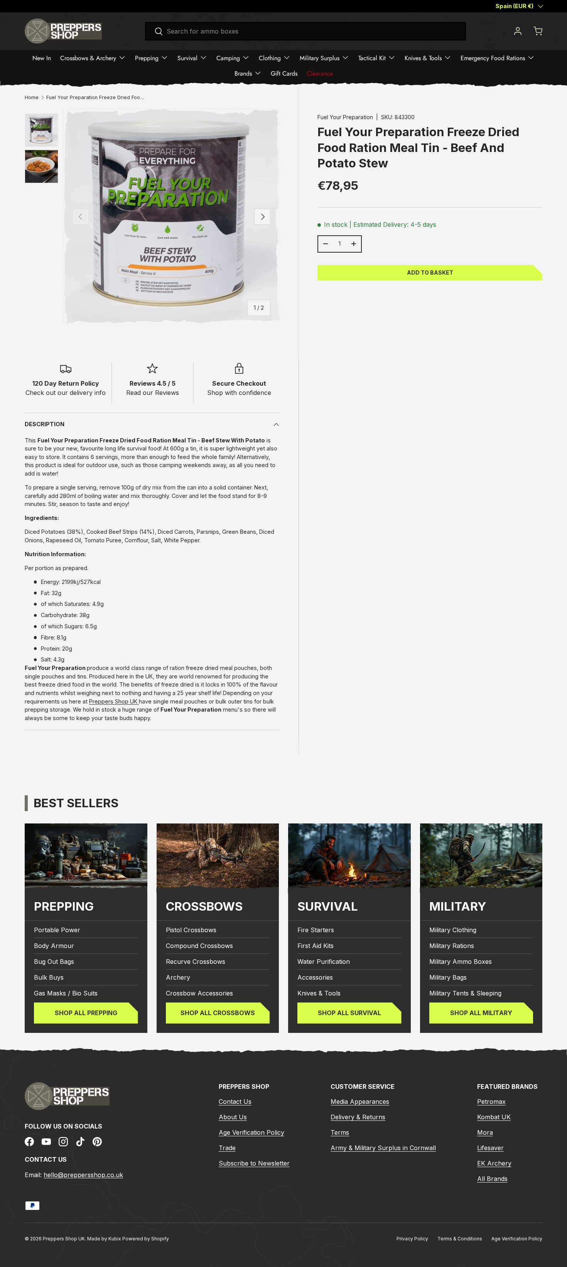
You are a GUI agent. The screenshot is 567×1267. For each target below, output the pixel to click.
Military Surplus (319, 57)
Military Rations (451, 946)
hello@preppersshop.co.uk (83, 1175)
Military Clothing (452, 930)
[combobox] (306, 31)
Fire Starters (315, 930)
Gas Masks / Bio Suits (66, 993)
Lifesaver (490, 1148)
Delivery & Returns (358, 1117)
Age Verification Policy (251, 1132)
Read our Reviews (152, 392)
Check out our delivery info (65, 392)
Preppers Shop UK (114, 701)
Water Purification (323, 961)
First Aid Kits (315, 946)
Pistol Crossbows (191, 930)
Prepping (147, 57)
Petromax (491, 1101)
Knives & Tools (423, 57)
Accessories (315, 977)
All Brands (492, 1179)
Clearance (320, 73)
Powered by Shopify (145, 1239)
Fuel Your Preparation (345, 117)
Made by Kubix (104, 1239)
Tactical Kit (372, 57)
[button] (537, 30)
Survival (187, 57)
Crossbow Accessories (199, 993)
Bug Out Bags (54, 961)
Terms (340, 1132)
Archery (178, 977)
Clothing (270, 57)
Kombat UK (494, 1117)
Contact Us (235, 1101)
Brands (243, 73)
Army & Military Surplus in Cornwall (383, 1148)
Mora (485, 1132)
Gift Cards (284, 73)
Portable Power (57, 930)
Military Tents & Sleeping (465, 993)
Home (32, 97)
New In (41, 57)
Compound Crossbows (199, 946)
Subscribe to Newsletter (254, 1163)
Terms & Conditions (459, 1239)
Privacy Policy (412, 1239)
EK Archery (494, 1163)
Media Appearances (360, 1101)
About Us (233, 1117)
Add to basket (430, 272)
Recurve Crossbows (195, 961)
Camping (228, 57)
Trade (227, 1148)
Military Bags (448, 977)
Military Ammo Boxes (460, 961)
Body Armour (54, 946)
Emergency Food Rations (493, 57)
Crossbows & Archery (88, 57)
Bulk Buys (49, 977)
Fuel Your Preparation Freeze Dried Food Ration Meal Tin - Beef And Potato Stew (95, 97)
